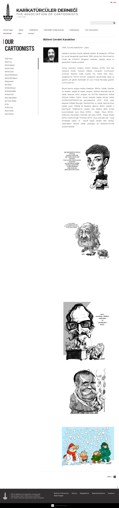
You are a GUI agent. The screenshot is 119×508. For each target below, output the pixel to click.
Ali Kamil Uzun (9, 94)
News (21, 30)
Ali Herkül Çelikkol (10, 91)
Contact (31, 33)
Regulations (84, 493)
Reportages (58, 495)
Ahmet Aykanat (10, 65)
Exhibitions (34, 30)
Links (20, 33)
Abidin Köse (8, 58)
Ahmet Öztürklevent (11, 75)
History (74, 493)
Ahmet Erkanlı (9, 68)
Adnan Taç (8, 62)
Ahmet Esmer (9, 71)
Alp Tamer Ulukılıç (10, 101)
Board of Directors (61, 493)
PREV (109, 477)
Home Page (8, 30)
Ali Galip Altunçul (10, 88)
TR (111, 2)
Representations (98, 493)
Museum (111, 493)
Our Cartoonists (91, 30)
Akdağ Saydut (9, 81)
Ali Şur (7, 104)
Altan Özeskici (9, 114)
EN (115, 2)
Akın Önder (8, 84)
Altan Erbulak (9, 110)
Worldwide (7, 33)
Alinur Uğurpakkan (11, 97)
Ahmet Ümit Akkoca (11, 78)
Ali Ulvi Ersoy (9, 107)
